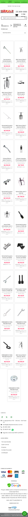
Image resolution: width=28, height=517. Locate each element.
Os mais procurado (6, 450)
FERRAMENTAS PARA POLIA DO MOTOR (17, 26)
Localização (24, 2)
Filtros (25, 26)
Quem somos (10, 2)
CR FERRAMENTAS (5, 25)
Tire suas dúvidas (6, 442)
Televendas (17, 2)
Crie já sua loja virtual (14, 510)
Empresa (3, 2)
